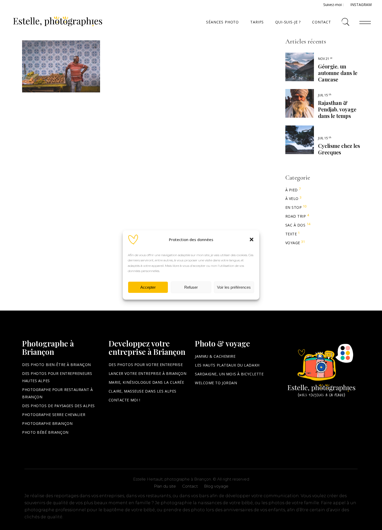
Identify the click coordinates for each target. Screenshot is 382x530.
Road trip (295, 216)
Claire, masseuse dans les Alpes (142, 391)
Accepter (148, 287)
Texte (291, 233)
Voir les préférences (234, 287)
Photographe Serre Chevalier (53, 414)
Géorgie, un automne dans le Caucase (337, 73)
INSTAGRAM (361, 4)
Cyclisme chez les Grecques (339, 149)
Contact (190, 486)
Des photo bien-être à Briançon (56, 364)
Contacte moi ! (124, 400)
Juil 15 (324, 95)
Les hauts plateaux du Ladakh (227, 365)
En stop (293, 207)
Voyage (292, 242)
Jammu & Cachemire (215, 356)
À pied (291, 189)
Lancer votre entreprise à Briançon (148, 373)
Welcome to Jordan (216, 382)
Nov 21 (325, 58)
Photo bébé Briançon (45, 432)
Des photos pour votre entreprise (146, 364)
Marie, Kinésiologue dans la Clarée (146, 382)
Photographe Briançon (47, 423)
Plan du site (165, 486)
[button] (251, 239)
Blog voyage (216, 486)
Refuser (191, 287)
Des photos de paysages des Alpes (58, 405)
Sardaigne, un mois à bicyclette (229, 373)
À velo (292, 198)
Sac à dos (295, 225)
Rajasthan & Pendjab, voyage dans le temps (337, 109)
